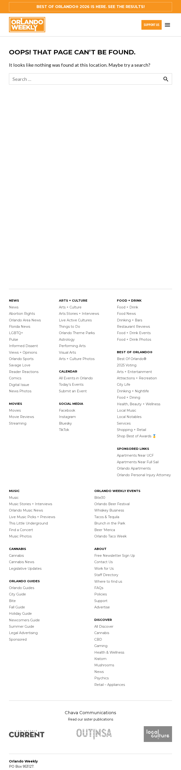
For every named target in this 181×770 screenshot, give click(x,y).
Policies (100, 594)
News (13, 307)
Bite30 (99, 498)
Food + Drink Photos (134, 339)
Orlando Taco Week (110, 536)
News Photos (20, 391)
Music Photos (20, 536)
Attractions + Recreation (137, 378)
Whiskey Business (109, 510)
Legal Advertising (23, 633)
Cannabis (16, 555)
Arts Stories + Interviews (79, 313)
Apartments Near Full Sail (138, 462)
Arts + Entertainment (134, 372)
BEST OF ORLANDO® (57, 6)
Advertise (102, 607)
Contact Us (103, 562)
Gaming (100, 646)
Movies (15, 410)
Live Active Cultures (75, 320)
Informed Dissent (23, 346)
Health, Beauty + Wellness (138, 404)
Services (124, 423)
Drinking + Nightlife (133, 391)
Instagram (67, 417)
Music (14, 498)
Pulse (13, 339)
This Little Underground (28, 523)
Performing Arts (72, 346)
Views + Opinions (23, 352)
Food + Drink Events (134, 333)
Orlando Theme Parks (77, 333)
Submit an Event (73, 391)
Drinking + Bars (129, 320)
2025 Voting (126, 365)
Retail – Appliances (109, 685)
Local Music (126, 410)
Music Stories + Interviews (30, 504)
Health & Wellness (109, 652)
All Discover (103, 626)
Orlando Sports (21, 359)
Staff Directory (106, 575)
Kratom (100, 659)
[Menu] (168, 24)
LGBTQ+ (16, 333)
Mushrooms (104, 665)
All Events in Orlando (76, 378)
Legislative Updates (25, 568)
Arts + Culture (70, 307)
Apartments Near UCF (135, 455)
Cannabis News (21, 562)
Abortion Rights (22, 313)
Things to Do (69, 326)
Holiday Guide (20, 613)
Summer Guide (21, 626)
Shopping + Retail (131, 430)
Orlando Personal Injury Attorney (144, 475)
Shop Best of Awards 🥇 (136, 436)
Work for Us (104, 568)
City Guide (17, 594)
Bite (12, 601)
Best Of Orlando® (131, 359)
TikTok (64, 430)
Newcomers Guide (24, 620)
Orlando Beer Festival (112, 504)
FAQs (98, 588)
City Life (123, 384)
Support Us (151, 24)
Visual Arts (67, 352)
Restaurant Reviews (133, 326)
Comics (15, 378)
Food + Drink (127, 307)
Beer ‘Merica (104, 530)
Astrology (67, 339)
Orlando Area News (25, 320)
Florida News (19, 326)
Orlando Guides (21, 588)
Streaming (17, 423)
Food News (126, 313)
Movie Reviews (21, 417)
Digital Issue (19, 385)
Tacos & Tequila (106, 517)
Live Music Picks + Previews (32, 517)
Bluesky (65, 423)
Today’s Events (71, 384)
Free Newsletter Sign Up (114, 555)
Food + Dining (128, 397)
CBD (98, 639)
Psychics (101, 678)
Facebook (67, 410)
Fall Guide (17, 607)
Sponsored (18, 639)
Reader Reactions (23, 372)
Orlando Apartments (134, 468)
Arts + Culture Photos (77, 359)
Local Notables (129, 417)
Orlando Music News (26, 510)
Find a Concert (21, 530)
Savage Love (19, 365)
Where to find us (108, 581)
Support (100, 601)
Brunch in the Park (109, 523)
